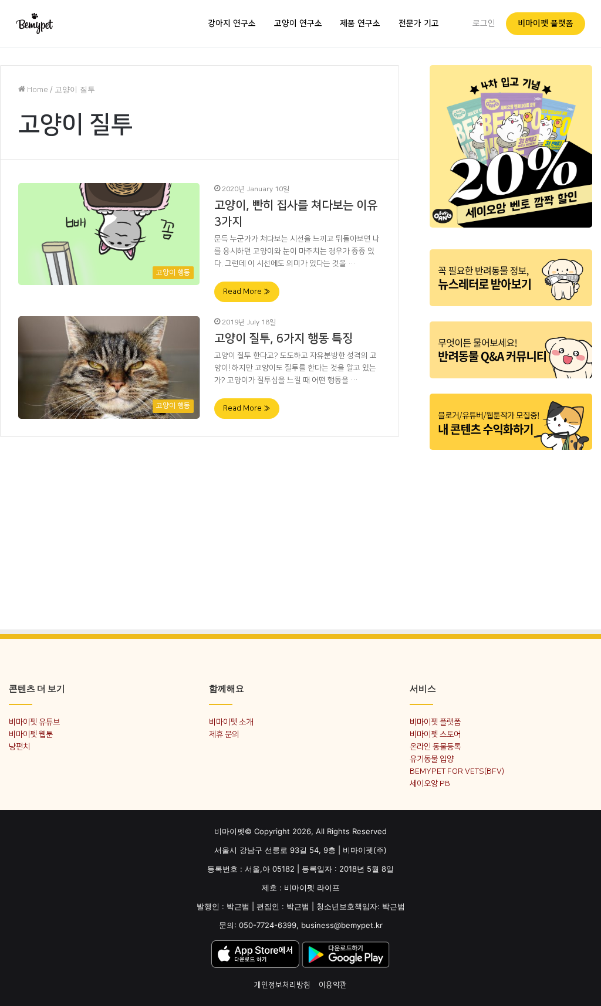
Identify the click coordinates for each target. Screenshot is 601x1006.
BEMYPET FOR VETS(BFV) (457, 771)
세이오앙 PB (430, 783)
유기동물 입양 (432, 758)
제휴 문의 (224, 734)
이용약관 (333, 985)
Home (36, 90)
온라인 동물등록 (435, 746)
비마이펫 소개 (231, 721)
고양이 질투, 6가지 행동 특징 (283, 338)
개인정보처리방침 (282, 985)
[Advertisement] (511, 531)
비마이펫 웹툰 (31, 734)
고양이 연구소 (298, 23)
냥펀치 (19, 746)
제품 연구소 (360, 23)
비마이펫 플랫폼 (545, 23)
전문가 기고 (419, 23)
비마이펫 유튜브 (34, 721)
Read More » (247, 291)
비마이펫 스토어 (435, 734)
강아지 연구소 (232, 23)
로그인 (483, 23)
